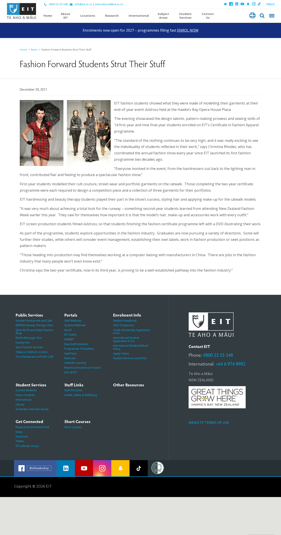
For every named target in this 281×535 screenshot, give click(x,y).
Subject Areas (163, 16)
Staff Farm (70, 353)
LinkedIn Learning (75, 363)
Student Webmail (74, 325)
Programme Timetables (79, 349)
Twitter (20, 441)
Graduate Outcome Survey (32, 409)
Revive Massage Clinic (29, 338)
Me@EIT (69, 339)
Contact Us (208, 16)
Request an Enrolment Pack (32, 427)
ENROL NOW (187, 30)
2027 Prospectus (123, 325)
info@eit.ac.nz (83, 4)
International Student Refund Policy (130, 347)
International (139, 16)
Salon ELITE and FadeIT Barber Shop (34, 331)
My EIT (68, 330)
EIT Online (70, 335)
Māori (270, 4)
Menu (272, 16)
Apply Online (121, 353)
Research (112, 16)
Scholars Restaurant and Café (34, 320)
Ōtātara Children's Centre (31, 352)
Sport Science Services (29, 347)
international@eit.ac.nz (109, 4)
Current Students (26, 390)
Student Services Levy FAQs (130, 358)
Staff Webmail (72, 320)
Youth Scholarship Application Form (131, 331)
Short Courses (73, 427)
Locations (87, 16)
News (34, 49)
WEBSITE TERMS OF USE (209, 422)
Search (262, 16)
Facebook (22, 436)
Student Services (185, 16)
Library (20, 404)
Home (47, 16)
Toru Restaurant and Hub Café (34, 356)
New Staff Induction (76, 344)
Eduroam (70, 358)
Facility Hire (23, 342)
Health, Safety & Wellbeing (80, 395)
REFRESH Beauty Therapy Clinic (34, 325)
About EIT (65, 16)
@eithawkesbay (39, 468)
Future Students (25, 395)
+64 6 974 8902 (230, 363)
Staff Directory (73, 390)
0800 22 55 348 (58, 4)
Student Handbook (125, 320)
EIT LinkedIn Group (27, 446)
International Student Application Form (126, 339)
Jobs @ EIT (70, 372)
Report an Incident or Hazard (82, 367)
